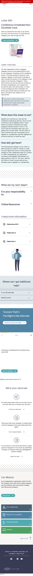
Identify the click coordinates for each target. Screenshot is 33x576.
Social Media (21, 551)
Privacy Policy (20, 553)
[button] (31, 335)
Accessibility (12, 553)
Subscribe (14, 551)
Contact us (8, 551)
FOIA (27, 551)
